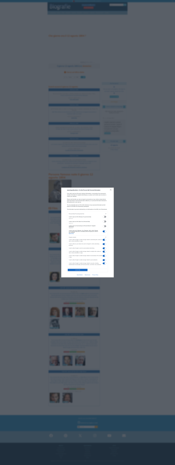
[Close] (111, 190)
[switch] (104, 217)
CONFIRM (77, 270)
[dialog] (87, 232)
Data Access (87, 274)
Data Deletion (80, 274)
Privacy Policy (95, 274)
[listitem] (87, 213)
